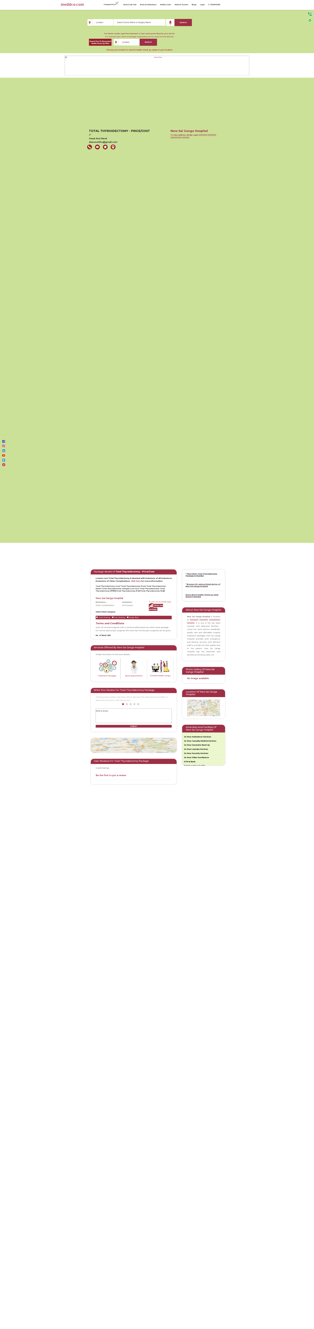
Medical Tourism (181, 5)
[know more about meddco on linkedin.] (3, 450)
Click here (136, 581)
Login (202, 5)
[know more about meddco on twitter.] (3, 460)
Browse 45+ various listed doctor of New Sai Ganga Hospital (203, 585)
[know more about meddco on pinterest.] (3, 464)
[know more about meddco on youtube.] (3, 455)
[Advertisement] (157, 560)
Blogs (194, 5)
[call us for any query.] (310, 14)
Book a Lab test (130, 5)
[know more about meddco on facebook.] (3, 441)
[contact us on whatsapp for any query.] (310, 20)
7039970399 (215, 5)
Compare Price (110, 4)
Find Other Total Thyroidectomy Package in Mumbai (201, 575)
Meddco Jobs (165, 5)
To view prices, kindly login (160, 602)
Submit (133, 726)
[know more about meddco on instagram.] (3, 446)
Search (183, 22)
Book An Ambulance (148, 5)
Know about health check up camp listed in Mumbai (202, 596)
